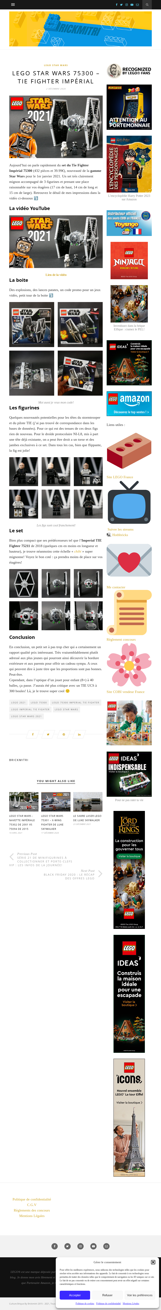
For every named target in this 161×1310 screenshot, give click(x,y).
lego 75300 (39, 702)
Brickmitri (18, 760)
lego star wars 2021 (26, 716)
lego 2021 (18, 702)
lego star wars (66, 709)
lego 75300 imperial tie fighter (75, 702)
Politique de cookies (85, 1303)
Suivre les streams (121, 529)
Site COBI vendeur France (126, 692)
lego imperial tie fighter (30, 709)
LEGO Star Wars (56, 65)
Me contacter (116, 587)
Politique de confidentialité (108, 1303)
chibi (77, 551)
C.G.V (32, 1205)
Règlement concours (121, 639)
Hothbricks (120, 535)
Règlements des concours (32, 1210)
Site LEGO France (120, 477)
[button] (153, 1262)
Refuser (107, 1295)
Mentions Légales (131, 1303)
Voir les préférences (140, 1295)
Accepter (75, 1295)
